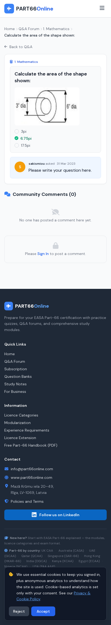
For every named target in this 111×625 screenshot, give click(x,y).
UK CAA (47, 550)
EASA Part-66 (54, 538)
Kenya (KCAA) (62, 561)
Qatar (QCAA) (31, 556)
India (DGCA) (36, 561)
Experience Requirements (26, 430)
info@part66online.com (32, 468)
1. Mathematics (56, 28)
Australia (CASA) (71, 550)
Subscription (15, 369)
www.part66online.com (31, 477)
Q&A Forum (29, 28)
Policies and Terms (27, 501)
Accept (43, 611)
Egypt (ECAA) (89, 561)
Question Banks (18, 376)
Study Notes (15, 384)
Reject (19, 611)
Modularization (17, 422)
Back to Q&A (20, 46)
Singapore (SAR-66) (63, 556)
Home (9, 28)
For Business (15, 391)
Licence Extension (20, 437)
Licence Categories (21, 415)
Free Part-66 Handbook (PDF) (30, 445)
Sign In (43, 253)
